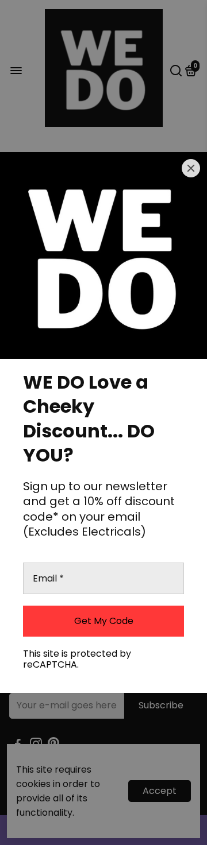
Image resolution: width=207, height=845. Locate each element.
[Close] (191, 168)
